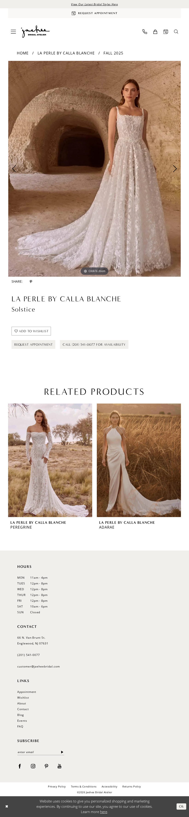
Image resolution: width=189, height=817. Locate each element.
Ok (181, 807)
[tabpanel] (94, 169)
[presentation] (50, 460)
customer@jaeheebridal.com (38, 666)
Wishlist (23, 698)
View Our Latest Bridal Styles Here (94, 4)
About (21, 703)
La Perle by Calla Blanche (66, 53)
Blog (20, 715)
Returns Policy (131, 786)
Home (23, 53)
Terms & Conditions (84, 786)
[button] (13, 31)
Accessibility (109, 786)
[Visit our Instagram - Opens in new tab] (33, 765)
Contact (23, 709)
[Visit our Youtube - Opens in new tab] (59, 765)
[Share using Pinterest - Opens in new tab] (31, 282)
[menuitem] (13, 31)
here (103, 811)
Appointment (26, 692)
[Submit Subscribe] (62, 752)
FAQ (20, 726)
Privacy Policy (57, 786)
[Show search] (176, 32)
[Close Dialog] (7, 806)
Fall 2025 (113, 53)
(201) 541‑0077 (28, 655)
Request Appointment (33, 345)
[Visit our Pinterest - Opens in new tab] (46, 765)
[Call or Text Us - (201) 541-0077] (144, 31)
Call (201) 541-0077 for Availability (94, 345)
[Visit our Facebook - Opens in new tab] (19, 765)
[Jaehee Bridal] (35, 31)
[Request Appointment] (165, 31)
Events (22, 721)
